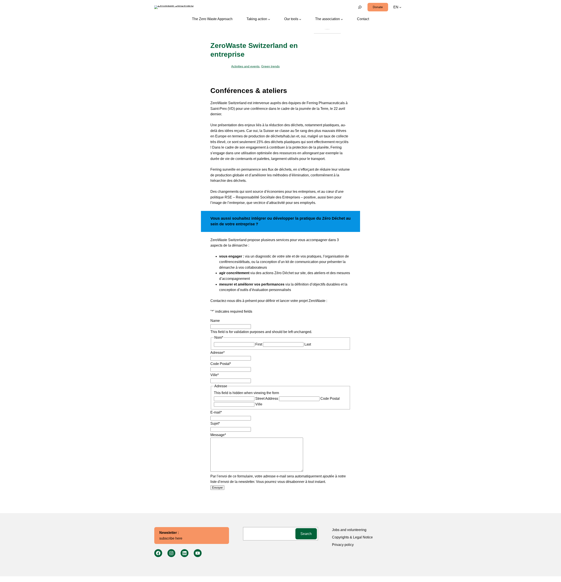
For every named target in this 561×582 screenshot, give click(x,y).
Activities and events (245, 66)
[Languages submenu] (400, 7)
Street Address (266, 398)
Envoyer (217, 487)
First (258, 344)
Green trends (270, 66)
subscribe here (170, 535)
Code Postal (330, 398)
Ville (258, 404)
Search (306, 534)
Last (307, 344)
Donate (378, 7)
